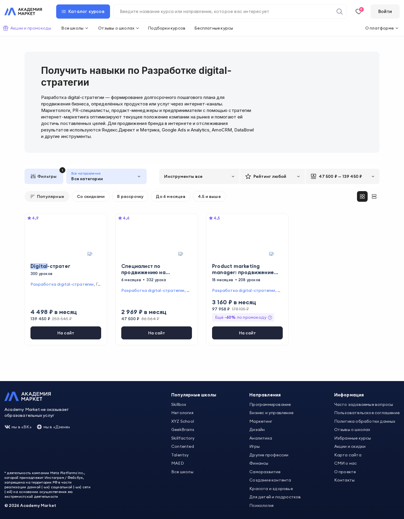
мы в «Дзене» (56, 426)
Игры (254, 446)
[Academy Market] (23, 11)
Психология (261, 505)
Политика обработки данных (364, 421)
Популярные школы (193, 395)
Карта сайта (347, 455)
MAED (177, 463)
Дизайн (257, 429)
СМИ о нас (345, 463)
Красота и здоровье (271, 488)
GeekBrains (182, 429)
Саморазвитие (264, 471)
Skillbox (178, 404)
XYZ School (182, 421)
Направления (265, 395)
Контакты (344, 480)
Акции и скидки (350, 446)
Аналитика (260, 438)
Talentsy (180, 455)
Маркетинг (260, 421)
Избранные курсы (352, 438)
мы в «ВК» (22, 426)
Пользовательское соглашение (367, 412)
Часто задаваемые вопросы (363, 404)
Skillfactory (183, 438)
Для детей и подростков (275, 497)
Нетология (182, 412)
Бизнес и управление (271, 412)
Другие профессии (268, 455)
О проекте (345, 471)
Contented (182, 446)
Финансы (258, 463)
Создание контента (270, 480)
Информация (349, 395)
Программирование (270, 404)
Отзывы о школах (352, 429)
